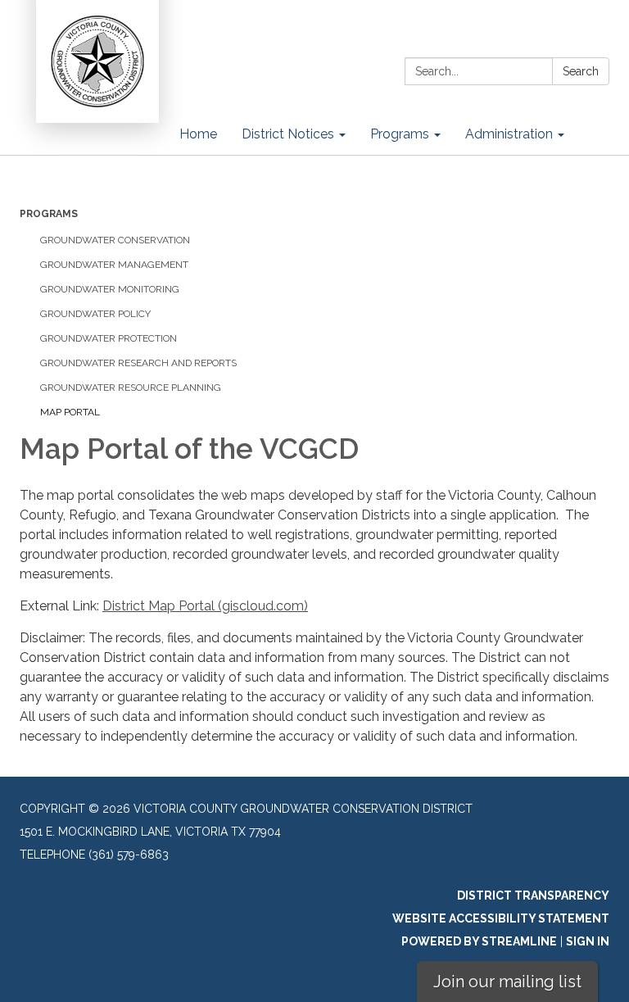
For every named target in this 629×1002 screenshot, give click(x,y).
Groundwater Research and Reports (138, 363)
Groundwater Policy (95, 314)
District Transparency (533, 895)
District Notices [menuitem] (288, 134)
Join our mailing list (507, 981)
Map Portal (70, 412)
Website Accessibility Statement (500, 918)
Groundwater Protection (108, 338)
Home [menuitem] (198, 134)
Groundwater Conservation (115, 240)
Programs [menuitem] (399, 134)
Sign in (587, 941)
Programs (49, 214)
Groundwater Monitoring (109, 289)
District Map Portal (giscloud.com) (205, 606)
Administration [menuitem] (509, 134)
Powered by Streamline (479, 941)
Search (581, 71)
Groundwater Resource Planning (130, 387)
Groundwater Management (114, 264)
